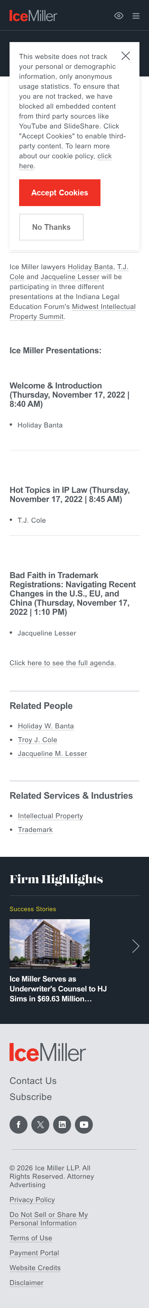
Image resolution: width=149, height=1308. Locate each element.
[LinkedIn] (62, 1125)
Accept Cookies (59, 192)
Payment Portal (34, 1253)
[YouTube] (84, 1125)
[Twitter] (40, 1125)
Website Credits (35, 1268)
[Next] (135, 946)
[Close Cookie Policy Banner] (125, 56)
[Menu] (136, 16)
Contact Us (33, 1081)
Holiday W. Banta (46, 726)
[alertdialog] (74, 146)
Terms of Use (31, 1238)
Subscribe (31, 1097)
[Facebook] (19, 1125)
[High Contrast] (118, 15)
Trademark (35, 830)
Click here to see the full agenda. (63, 663)
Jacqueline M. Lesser (52, 753)
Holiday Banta (90, 267)
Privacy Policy (32, 1200)
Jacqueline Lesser (70, 277)
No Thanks (51, 227)
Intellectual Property (50, 816)
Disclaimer (27, 1283)
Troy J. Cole (37, 740)
